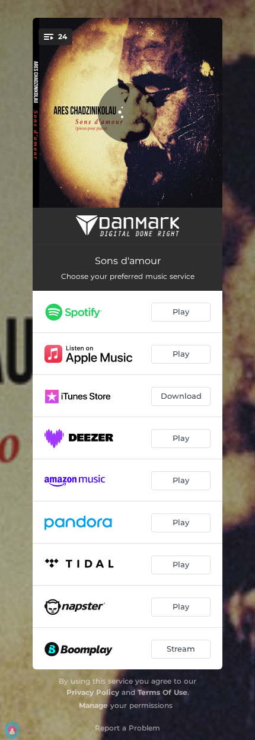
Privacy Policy (92, 692)
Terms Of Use (162, 692)
